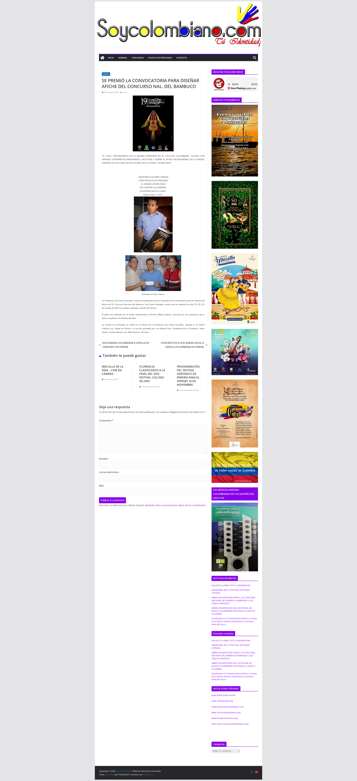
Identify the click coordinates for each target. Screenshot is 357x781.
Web (101, 485)
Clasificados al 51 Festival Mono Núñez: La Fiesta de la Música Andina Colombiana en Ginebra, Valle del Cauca (234, 621)
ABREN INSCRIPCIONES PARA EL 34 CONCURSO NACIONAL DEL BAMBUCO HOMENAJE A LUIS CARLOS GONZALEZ (233, 600)
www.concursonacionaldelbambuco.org (230, 724)
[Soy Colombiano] (102, 57)
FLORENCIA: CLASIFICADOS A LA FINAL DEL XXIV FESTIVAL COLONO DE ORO (152, 374)
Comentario (106, 420)
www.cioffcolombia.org (222, 701)
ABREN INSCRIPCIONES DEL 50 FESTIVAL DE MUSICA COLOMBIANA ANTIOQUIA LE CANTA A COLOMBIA (233, 611)
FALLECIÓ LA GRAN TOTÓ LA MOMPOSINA (231, 585)
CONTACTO (181, 57)
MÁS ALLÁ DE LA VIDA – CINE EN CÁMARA (112, 370)
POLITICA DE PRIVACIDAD (160, 57)
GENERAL (122, 57)
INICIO (111, 57)
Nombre (103, 458)
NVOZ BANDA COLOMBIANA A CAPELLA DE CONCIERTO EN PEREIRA (125, 344)
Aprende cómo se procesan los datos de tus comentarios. (175, 505)
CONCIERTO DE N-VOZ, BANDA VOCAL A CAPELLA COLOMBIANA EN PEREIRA (182, 344)
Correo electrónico (109, 472)
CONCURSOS (138, 57)
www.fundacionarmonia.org (225, 718)
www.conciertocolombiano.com (226, 712)
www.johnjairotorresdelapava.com (228, 706)
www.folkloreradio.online (223, 695)
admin (124, 92)
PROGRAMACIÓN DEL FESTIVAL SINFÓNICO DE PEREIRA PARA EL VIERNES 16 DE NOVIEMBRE (188, 376)
